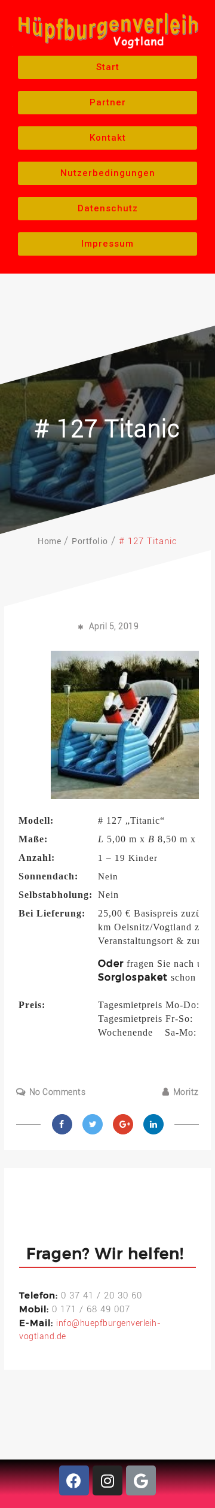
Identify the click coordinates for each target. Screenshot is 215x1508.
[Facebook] (74, 1480)
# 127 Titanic (107, 429)
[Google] (141, 1480)
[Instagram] (107, 1480)
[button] (107, 67)
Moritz (186, 1092)
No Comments (57, 1092)
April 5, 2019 (114, 626)
